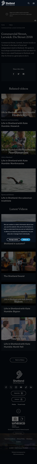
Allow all (25, 239)
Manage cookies (13, 239)
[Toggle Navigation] (34, 3)
